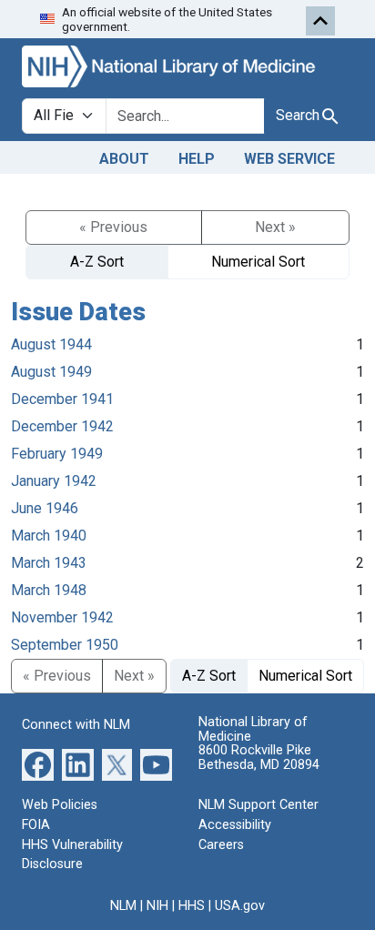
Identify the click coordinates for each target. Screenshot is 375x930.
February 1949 (57, 453)
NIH (157, 906)
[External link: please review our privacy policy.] (38, 764)
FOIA (36, 825)
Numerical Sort (258, 261)
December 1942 (62, 426)
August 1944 (51, 344)
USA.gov (240, 906)
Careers (221, 845)
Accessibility (234, 825)
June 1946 (44, 508)
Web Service (289, 158)
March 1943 (48, 562)
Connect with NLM (76, 725)
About (124, 158)
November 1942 (62, 617)
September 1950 (64, 644)
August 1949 (51, 371)
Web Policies (59, 805)
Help (196, 158)
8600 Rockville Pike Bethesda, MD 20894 (258, 758)
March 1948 (48, 590)
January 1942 (53, 481)
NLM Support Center (258, 805)
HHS (191, 906)
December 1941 (62, 399)
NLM (123, 906)
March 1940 (48, 535)
